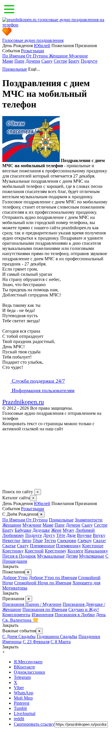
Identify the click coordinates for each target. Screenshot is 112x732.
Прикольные (14, 69)
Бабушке (23, 530)
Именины (12, 641)
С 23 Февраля (36, 641)
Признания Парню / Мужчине (31, 604)
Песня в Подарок (19, 556)
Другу (49, 535)
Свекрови (66, 540)
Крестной (34, 550)
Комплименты (16, 614)
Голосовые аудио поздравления (32, 40)
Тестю (50, 540)
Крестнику (13, 550)
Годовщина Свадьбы (57, 636)
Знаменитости (89, 519)
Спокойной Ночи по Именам (42, 582)
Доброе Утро (15, 577)
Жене (56, 530)
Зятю (26, 540)
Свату (23, 545)
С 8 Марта (61, 641)
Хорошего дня (86, 582)
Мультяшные (91, 556)
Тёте (60, 535)
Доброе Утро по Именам (53, 577)
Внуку (99, 535)
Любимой (85, 530)
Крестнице (92, 545)
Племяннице (42, 545)
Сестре (60, 61)
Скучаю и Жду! (83, 609)
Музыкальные (51, 556)
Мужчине (78, 55)
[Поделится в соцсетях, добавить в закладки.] (8, 486)
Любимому (13, 535)
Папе (19, 61)
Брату (74, 61)
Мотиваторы (14, 587)
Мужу (68, 530)
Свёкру (85, 540)
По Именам (14, 55)
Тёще (37, 540)
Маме (7, 61)
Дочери (33, 61)
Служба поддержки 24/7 (37, 381)
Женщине (59, 55)
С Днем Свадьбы (19, 636)
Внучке (84, 535)
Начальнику (96, 550)
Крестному (55, 550)
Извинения (42, 614)
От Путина (37, 55)
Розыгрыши (32, 50)
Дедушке (41, 530)
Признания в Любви (75, 614)
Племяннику (68, 545)
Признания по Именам (44, 609)
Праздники (89, 636)
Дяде (71, 535)
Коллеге (75, 550)
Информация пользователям (42, 390)
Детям (72, 556)
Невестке (11, 540)
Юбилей (42, 45)
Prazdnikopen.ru (23, 401)
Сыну (47, 61)
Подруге (89, 61)
